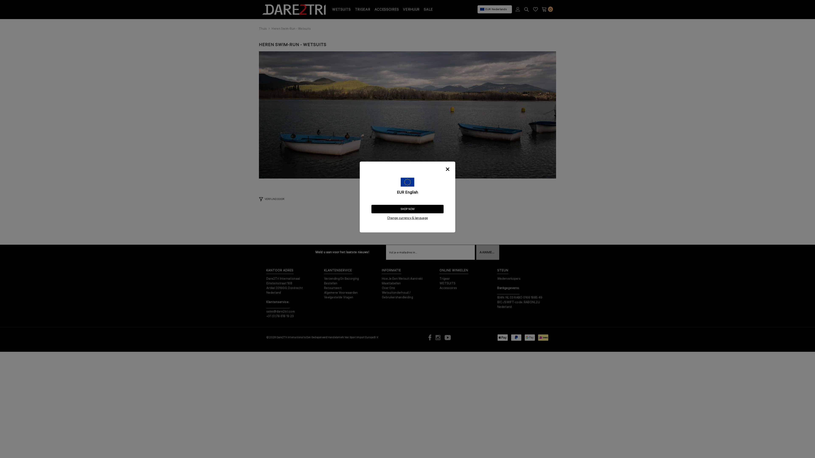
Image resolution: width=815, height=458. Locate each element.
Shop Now (407, 209)
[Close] (448, 169)
